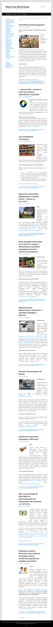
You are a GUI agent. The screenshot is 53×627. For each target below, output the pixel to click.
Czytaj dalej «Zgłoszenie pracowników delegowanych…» (31, 230)
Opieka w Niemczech (33, 611)
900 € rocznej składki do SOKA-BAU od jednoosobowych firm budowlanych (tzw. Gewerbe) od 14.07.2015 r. (30, 499)
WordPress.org (9, 66)
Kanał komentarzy (9, 65)
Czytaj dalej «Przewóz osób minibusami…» (28, 426)
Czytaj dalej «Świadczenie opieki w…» (27, 608)
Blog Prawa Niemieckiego (17, 6)
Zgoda (26, 625)
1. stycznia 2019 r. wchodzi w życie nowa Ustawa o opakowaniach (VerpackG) (30, 92)
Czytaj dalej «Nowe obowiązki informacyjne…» (28, 296)
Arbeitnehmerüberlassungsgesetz (26, 228)
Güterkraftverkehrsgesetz (35, 455)
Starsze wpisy (22, 617)
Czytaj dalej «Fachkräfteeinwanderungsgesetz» (29, 79)
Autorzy (14, 14)
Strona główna (8, 14)
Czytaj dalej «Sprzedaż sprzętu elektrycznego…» (29, 361)
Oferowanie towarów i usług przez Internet (31, 130)
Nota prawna (24, 14)
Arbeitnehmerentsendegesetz (41, 225)
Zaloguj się (8, 62)
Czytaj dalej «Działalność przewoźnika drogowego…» (30, 483)
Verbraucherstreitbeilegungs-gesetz (26, 271)
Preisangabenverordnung (28, 161)
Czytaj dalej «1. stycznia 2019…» (33, 126)
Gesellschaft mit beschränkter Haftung (37, 480)
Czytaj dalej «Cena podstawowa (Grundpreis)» (28, 183)
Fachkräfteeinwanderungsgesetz (31, 25)
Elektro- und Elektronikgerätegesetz (26, 342)
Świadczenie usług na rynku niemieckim (30, 82)
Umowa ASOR (28, 396)
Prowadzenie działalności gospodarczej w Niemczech (31, 83)
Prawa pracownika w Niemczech (40, 83)
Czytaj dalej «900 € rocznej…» (25, 540)
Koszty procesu (9, 47)
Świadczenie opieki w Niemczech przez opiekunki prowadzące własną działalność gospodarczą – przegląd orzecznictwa (29, 556)
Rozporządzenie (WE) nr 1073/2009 (30, 395)
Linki (19, 14)
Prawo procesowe (9, 43)
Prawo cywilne (9, 39)
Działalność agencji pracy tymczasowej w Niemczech (10, 23)
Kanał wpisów (8, 64)
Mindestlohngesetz (35, 224)
